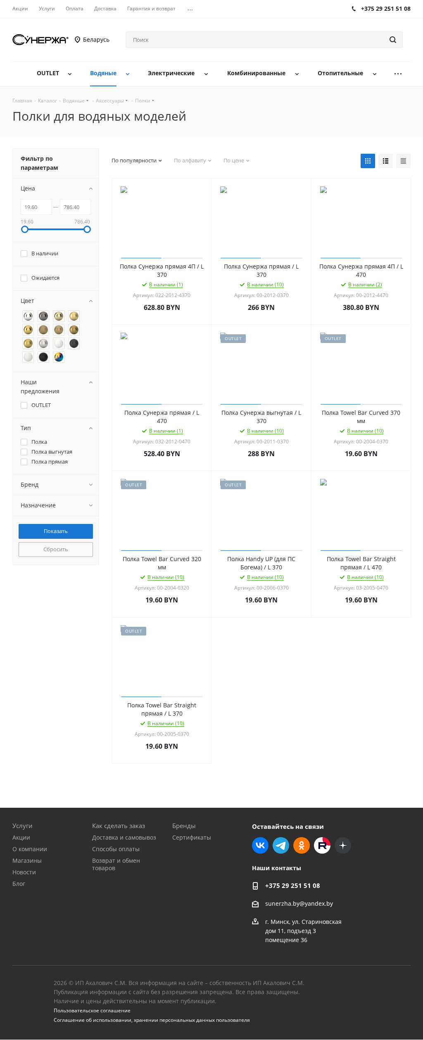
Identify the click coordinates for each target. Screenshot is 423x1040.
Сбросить (55, 549)
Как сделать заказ (118, 825)
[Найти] (393, 39)
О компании (29, 849)
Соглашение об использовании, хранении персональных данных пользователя (152, 1019)
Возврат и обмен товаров (116, 864)
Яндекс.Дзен (343, 845)
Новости (24, 872)
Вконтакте (260, 845)
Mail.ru (322, 845)
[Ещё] (398, 74)
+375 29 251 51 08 (292, 885)
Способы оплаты (116, 849)
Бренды (184, 825)
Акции (21, 837)
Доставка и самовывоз (124, 837)
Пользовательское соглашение (92, 1010)
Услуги (22, 825)
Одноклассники (301, 845)
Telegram (281, 845)
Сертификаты (191, 837)
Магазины (27, 860)
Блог (18, 884)
